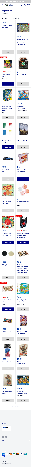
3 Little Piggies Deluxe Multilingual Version (23, 300)
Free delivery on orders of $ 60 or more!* (15, 1)
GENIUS (3, 112)
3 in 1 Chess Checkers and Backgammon (7, 300)
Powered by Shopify (6, 463)
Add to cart (8, 84)
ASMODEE (19, 174)
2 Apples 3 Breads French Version (6, 202)
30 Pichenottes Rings (7, 361)
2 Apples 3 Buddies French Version (22, 170)
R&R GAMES (4, 78)
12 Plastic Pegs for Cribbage (6, 141)
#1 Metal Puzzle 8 (21, 74)
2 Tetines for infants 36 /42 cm (23, 202)
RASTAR (3, 174)
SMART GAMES (20, 304)
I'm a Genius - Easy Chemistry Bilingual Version (7, 108)
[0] (28, 5)
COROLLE (19, 205)
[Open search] (22, 5)
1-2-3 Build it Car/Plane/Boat (21, 107)
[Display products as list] (28, 18)
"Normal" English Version (6, 75)
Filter (5, 18)
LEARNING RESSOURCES (22, 110)
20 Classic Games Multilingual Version (7, 234)
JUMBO (18, 47)
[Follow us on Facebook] (3, 437)
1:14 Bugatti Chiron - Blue (7, 170)
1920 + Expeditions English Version (22, 141)
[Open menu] (2, 5)
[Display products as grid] (26, 18)
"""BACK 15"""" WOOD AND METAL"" (7, 26)
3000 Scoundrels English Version (21, 362)
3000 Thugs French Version (7, 392)
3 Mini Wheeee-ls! (6, 331)
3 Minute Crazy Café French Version (22, 332)
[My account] (25, 5)
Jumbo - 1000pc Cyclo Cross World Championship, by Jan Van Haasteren (23, 41)
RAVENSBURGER (21, 395)
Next (26, 407)
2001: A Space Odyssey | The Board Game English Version (23, 235)
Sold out (8, 52)
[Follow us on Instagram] (6, 437)
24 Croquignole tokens (7, 265)
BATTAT (3, 334)
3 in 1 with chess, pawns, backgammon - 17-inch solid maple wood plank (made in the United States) (23, 268)
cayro (3, 304)
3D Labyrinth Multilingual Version (22, 392)
